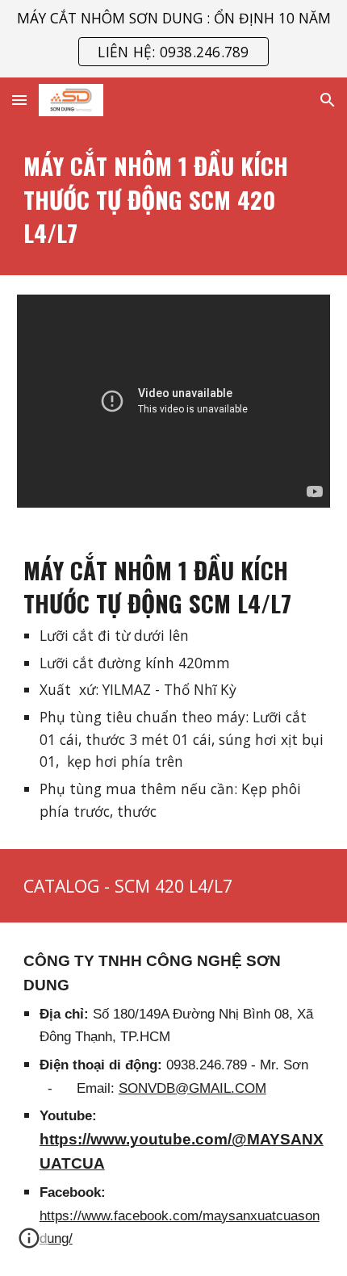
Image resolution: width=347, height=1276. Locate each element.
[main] (174, 199)
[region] (173, 38)
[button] (19, 99)
